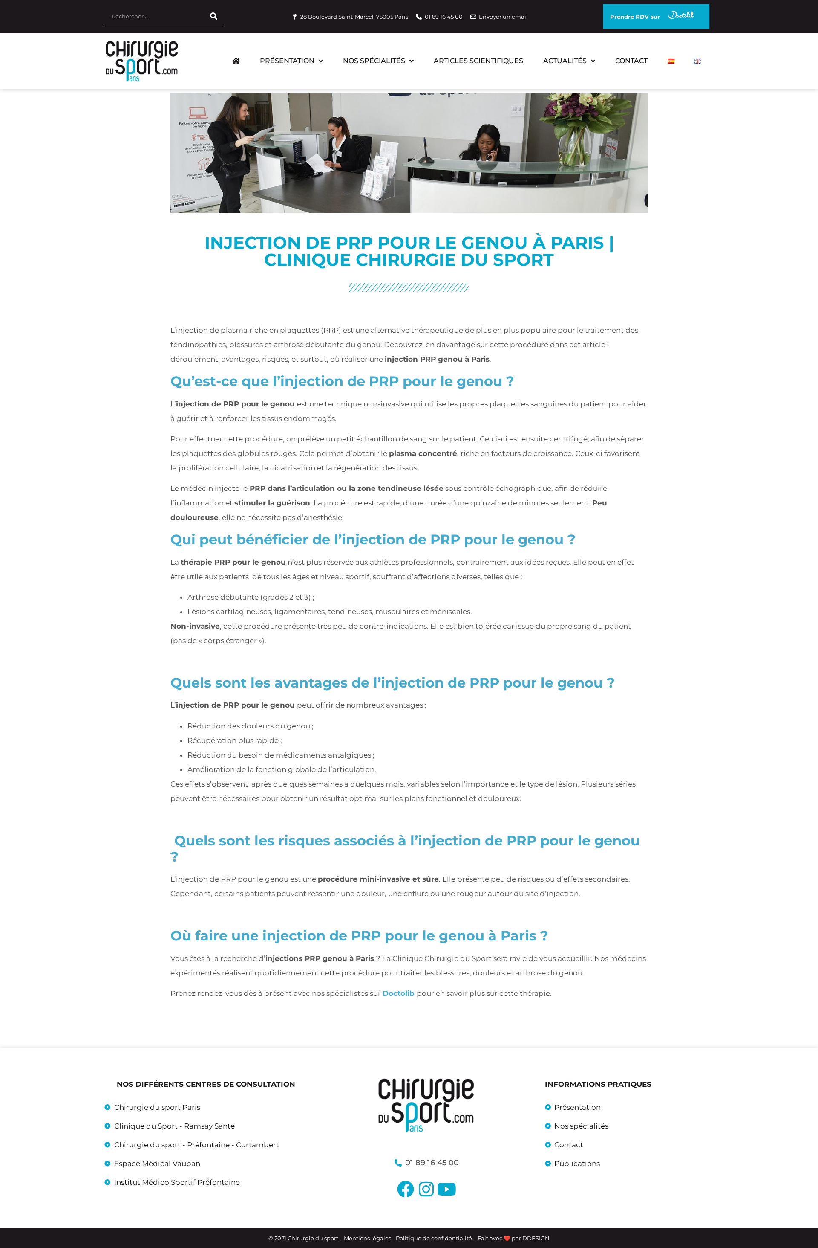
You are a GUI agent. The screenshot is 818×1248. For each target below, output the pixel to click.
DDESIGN (536, 1238)
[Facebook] (405, 1189)
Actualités (565, 61)
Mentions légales (368, 1238)
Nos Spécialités (374, 61)
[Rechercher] (214, 16)
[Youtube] (446, 1189)
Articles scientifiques (478, 61)
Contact (631, 61)
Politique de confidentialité (434, 1238)
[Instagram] (426, 1189)
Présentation (287, 61)
